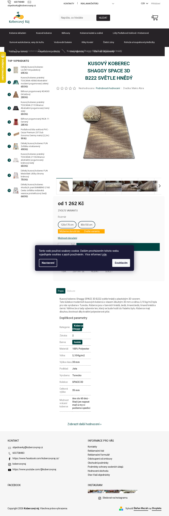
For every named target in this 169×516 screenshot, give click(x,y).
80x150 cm (86, 224)
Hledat (103, 17)
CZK (143, 3)
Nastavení (48, 262)
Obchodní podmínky (98, 463)
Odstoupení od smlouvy (100, 458)
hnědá (77, 342)
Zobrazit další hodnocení (84, 424)
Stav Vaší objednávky (99, 475)
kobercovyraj (19, 463)
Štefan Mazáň (141, 508)
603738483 (18, 453)
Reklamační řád (90, 3)
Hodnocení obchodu (98, 471)
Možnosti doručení (67, 238)
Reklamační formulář (99, 454)
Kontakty (69, 3)
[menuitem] (17, 33)
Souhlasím (121, 262)
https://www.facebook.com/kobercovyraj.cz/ (36, 458)
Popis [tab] (61, 291)
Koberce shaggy (77, 327)
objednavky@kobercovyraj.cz (28, 447)
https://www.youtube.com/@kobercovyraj (34, 469)
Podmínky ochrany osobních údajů (105, 466)
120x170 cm (67, 224)
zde (104, 254)
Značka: (133, 88)
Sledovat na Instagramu (115, 497)
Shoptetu (156, 508)
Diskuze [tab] (71, 291)
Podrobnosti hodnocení (108, 88)
